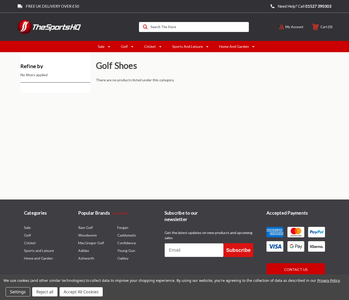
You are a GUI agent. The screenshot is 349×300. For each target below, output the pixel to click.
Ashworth (86, 258)
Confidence (126, 243)
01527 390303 (318, 6)
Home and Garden (234, 46)
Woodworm (87, 235)
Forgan (122, 227)
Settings (18, 292)
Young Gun (126, 250)
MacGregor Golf (91, 243)
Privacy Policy (328, 280)
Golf (124, 46)
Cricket (150, 46)
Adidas (83, 250)
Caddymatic (126, 235)
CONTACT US (296, 269)
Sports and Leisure (187, 46)
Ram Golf (85, 227)
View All (119, 213)
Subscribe (238, 250)
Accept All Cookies (81, 292)
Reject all (44, 292)
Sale (101, 46)
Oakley (123, 258)
